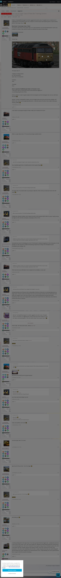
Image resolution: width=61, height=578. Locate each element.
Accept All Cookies (12, 570)
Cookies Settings (12, 573)
